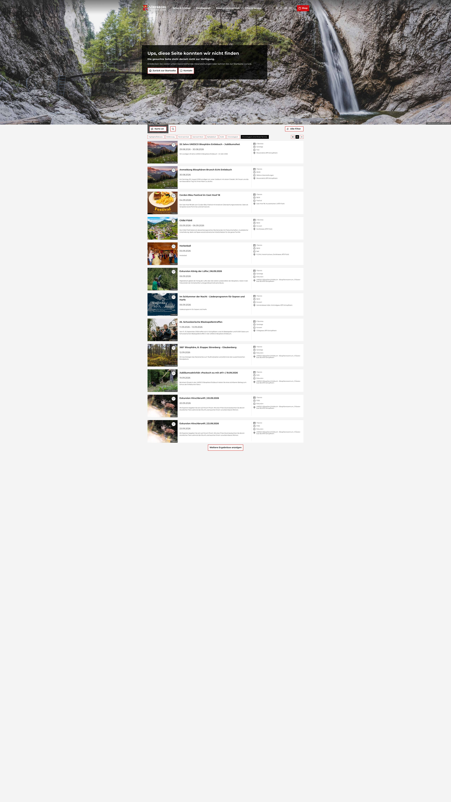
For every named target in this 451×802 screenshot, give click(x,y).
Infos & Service (253, 8)
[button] (294, 128)
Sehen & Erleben (182, 8)
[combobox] (173, 128)
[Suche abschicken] (173, 128)
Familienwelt (203, 8)
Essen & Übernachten (228, 8)
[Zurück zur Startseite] (154, 8)
